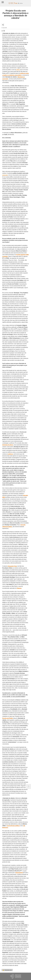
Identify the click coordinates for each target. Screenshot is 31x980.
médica (18, 69)
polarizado (5, 175)
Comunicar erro (7, 970)
